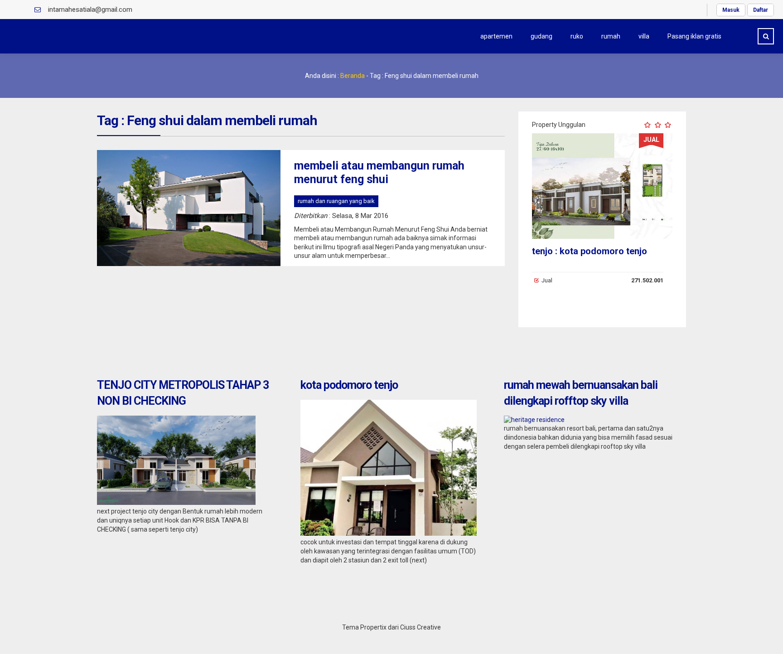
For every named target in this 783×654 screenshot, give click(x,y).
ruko (576, 36)
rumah (610, 36)
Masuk (731, 10)
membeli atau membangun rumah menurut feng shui (379, 172)
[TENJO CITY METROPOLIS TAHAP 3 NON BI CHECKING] (176, 502)
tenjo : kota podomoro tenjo (589, 251)
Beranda (352, 75)
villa (643, 36)
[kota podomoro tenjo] (388, 533)
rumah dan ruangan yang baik (336, 201)
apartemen (496, 36)
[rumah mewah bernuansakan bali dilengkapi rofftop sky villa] (534, 419)
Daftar (760, 10)
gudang (541, 36)
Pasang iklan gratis (694, 36)
